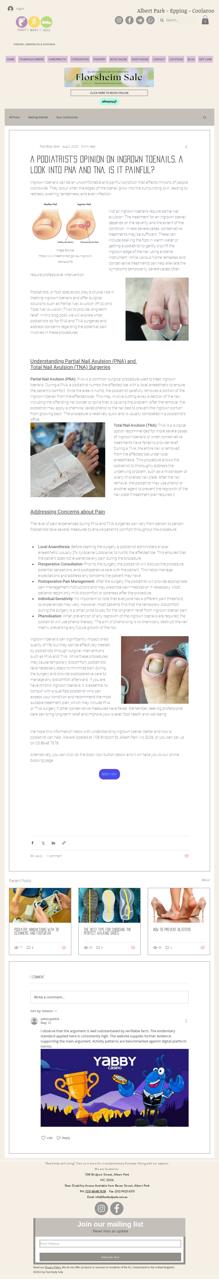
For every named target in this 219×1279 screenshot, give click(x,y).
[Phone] (150, 20)
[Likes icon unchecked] (43, 1137)
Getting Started (38, 117)
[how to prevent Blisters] (179, 905)
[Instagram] (119, 20)
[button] (205, 19)
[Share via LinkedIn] (53, 843)
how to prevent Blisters (172, 929)
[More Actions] (186, 1020)
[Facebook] (129, 20)
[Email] (140, 20)
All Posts (14, 117)
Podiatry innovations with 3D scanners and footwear (36, 931)
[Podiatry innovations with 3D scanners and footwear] (40, 905)
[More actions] (186, 146)
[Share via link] (64, 843)
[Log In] (8, 9)
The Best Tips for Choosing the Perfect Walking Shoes (107, 931)
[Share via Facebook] (32, 843)
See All (206, 880)
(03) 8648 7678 (96, 1191)
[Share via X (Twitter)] (43, 843)
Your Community (67, 117)
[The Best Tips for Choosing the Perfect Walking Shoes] (110, 905)
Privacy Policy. (53, 1267)
